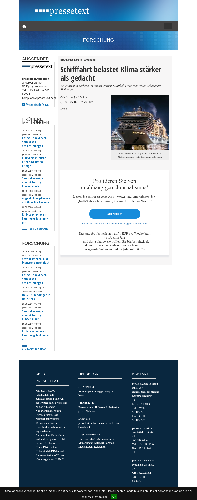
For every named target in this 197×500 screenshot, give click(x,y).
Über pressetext (86, 439)
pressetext (83, 423)
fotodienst (84, 427)
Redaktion (114, 407)
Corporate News (105, 439)
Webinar (90, 411)
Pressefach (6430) (38, 104)
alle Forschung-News (34, 349)
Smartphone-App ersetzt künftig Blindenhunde (32, 182)
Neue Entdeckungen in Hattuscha (36, 297)
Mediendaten (85, 446)
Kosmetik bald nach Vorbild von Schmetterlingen (34, 142)
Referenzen (100, 446)
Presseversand (85, 407)
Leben (105, 391)
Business (83, 391)
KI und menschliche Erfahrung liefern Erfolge (34, 162)
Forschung (95, 391)
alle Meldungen (38, 229)
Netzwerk (99, 443)
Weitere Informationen (95, 496)
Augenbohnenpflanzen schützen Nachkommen (36, 200)
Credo (109, 443)
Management (85, 443)
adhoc (94, 423)
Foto (81, 411)
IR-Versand (101, 407)
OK (114, 496)
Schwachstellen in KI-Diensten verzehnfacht (36, 261)
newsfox (102, 423)
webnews (114, 423)
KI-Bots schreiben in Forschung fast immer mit (36, 218)
